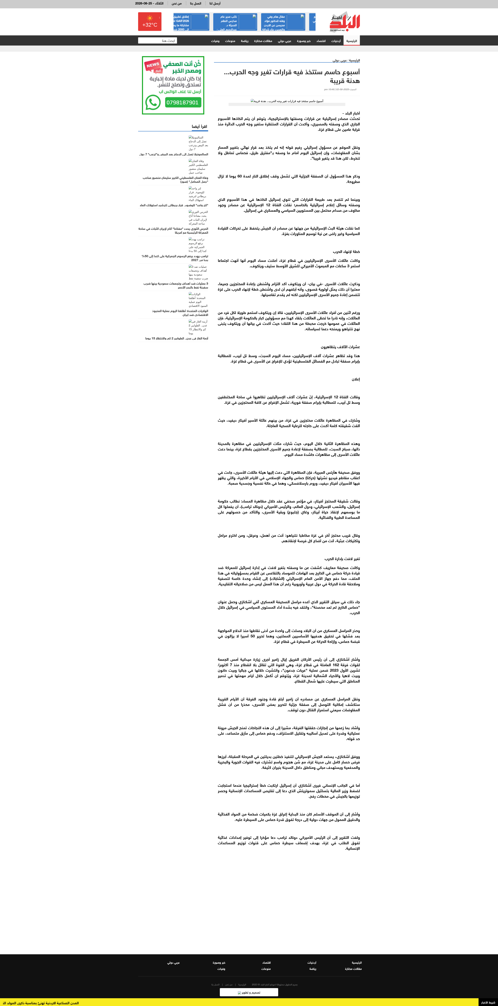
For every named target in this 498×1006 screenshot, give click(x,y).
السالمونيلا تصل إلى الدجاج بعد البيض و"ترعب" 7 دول (173, 154)
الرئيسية (351, 40)
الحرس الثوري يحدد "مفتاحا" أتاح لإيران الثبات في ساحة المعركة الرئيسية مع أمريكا (173, 230)
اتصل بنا (195, 2)
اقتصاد (321, 40)
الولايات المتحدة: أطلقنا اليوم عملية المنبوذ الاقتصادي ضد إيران (180, 312)
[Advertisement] (287, 899)
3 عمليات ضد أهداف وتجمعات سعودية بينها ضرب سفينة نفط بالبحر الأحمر (176, 285)
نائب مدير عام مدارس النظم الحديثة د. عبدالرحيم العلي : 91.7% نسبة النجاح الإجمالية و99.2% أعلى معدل (246, 27)
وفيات (215, 40)
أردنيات (336, 40)
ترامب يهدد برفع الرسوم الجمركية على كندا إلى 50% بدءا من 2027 (175, 257)
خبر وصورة (304, 40)
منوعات (230, 40)
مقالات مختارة (263, 40)
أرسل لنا (215, 2)
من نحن (177, 2)
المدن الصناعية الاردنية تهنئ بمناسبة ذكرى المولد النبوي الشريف (52, 1002)
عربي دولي (284, 40)
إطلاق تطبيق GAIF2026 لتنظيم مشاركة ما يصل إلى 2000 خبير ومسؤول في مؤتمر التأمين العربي (197, 25)
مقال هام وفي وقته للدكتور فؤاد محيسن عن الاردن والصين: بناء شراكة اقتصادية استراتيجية (293, 25)
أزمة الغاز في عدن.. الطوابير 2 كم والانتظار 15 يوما (176, 338)
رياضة (244, 40)
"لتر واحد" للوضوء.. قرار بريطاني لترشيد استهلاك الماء (174, 205)
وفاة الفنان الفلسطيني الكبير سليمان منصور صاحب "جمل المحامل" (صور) (175, 179)
